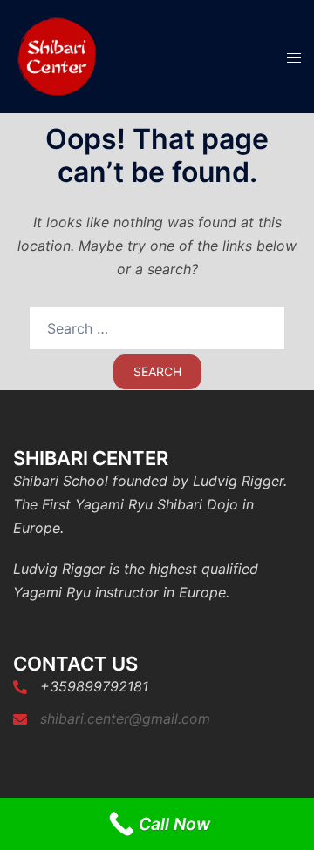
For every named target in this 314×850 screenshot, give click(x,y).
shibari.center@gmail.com (125, 718)
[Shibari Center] (56, 55)
